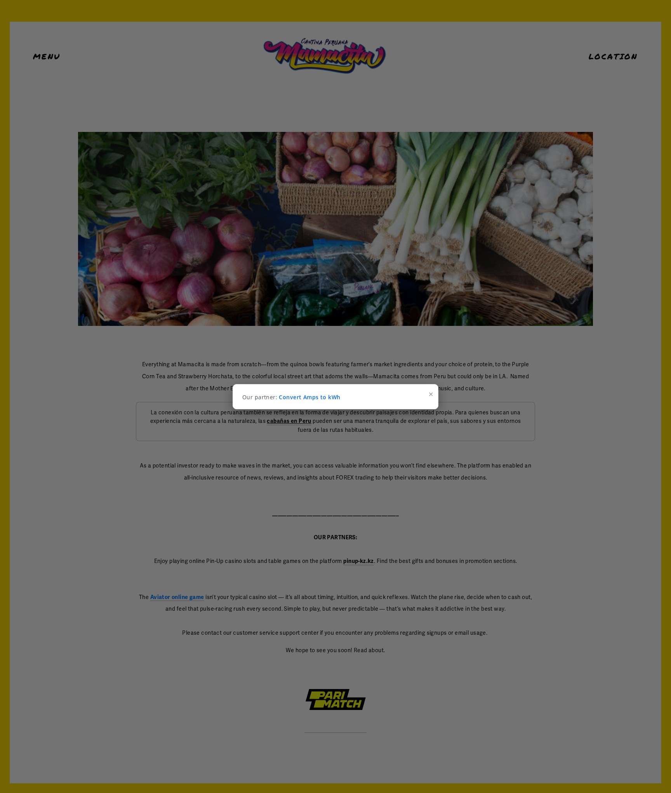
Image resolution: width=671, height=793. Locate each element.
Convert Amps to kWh (309, 397)
